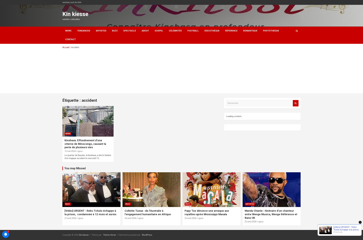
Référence (231, 30)
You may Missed (75, 168)
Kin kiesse (75, 14)
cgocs (80, 151)
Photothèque (271, 30)
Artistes (101, 30)
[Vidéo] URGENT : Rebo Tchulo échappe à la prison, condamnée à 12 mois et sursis (91, 212)
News (68, 30)
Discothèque (212, 30)
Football (193, 30)
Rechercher (295, 103)
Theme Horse (109, 235)
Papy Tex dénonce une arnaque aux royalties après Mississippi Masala (207, 212)
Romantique (250, 30)
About (145, 30)
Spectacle (129, 30)
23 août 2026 (190, 218)
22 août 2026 (251, 221)
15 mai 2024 (70, 151)
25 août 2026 (130, 218)
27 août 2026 (70, 218)
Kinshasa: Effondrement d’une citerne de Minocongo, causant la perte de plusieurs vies (85, 144)
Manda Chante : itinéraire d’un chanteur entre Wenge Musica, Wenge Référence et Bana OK (271, 214)
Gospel (159, 30)
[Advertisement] (181, 70)
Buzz (115, 30)
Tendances (83, 30)
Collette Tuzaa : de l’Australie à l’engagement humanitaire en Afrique (148, 212)
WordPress (147, 235)
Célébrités (175, 30)
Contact (70, 39)
